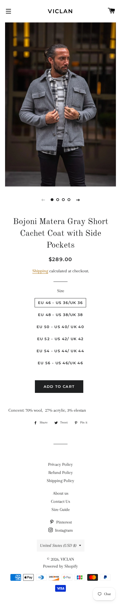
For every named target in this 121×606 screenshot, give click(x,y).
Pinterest (63, 522)
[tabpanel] (60, 103)
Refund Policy (60, 472)
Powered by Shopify (60, 566)
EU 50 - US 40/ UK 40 (60, 326)
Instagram (63, 530)
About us (60, 493)
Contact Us (60, 501)
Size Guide (60, 509)
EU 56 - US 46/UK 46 (60, 363)
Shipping (40, 270)
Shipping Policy (60, 480)
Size (60, 290)
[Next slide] (78, 199)
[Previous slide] (43, 199)
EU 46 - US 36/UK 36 (60, 302)
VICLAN (60, 11)
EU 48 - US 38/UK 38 (60, 314)
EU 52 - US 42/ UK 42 (60, 339)
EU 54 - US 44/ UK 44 (60, 351)
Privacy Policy (60, 464)
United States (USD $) (58, 545)
